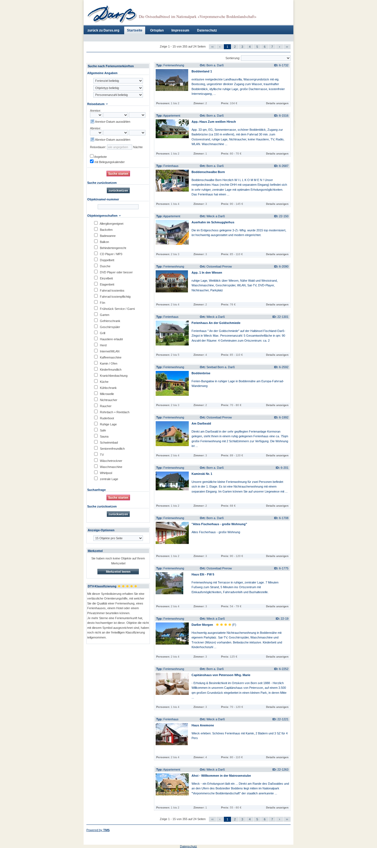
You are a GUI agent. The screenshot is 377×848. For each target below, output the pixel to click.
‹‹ (212, 46)
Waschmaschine (110, 467)
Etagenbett (106, 284)
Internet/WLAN (109, 351)
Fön (102, 302)
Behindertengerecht (112, 248)
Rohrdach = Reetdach (114, 412)
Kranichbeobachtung (113, 375)
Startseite (134, 30)
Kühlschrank (108, 387)
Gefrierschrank (109, 321)
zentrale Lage (108, 479)
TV (101, 454)
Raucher (105, 406)
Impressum (180, 30)
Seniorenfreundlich (112, 448)
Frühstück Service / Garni (117, 308)
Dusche (104, 266)
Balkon (104, 242)
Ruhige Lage (108, 424)
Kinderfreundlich (110, 369)
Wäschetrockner (110, 460)
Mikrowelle (106, 394)
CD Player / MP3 (110, 254)
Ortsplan (157, 30)
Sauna (103, 436)
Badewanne (107, 235)
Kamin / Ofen (108, 363)
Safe (102, 430)
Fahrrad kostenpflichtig (115, 296)
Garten (104, 314)
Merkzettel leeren (118, 571)
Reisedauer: (98, 147)
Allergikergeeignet (111, 223)
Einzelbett (106, 278)
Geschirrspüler (109, 327)
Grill (102, 333)
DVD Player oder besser (116, 272)
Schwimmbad (108, 442)
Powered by (98, 830)
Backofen (106, 229)
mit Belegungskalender (109, 162)
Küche (103, 381)
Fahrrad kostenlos (111, 290)
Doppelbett (106, 260)
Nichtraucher (108, 400)
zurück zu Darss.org (103, 30)
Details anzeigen (277, 103)
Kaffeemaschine (110, 357)
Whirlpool (105, 473)
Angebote (100, 156)
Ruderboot (106, 418)
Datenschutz (207, 30)
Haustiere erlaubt (111, 339)
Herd (103, 345)
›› (287, 46)
